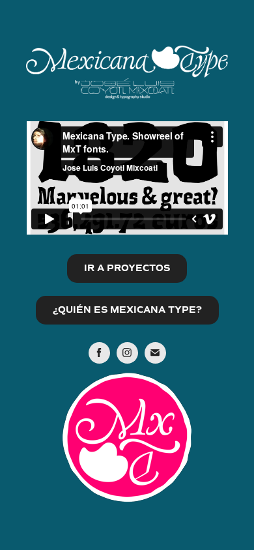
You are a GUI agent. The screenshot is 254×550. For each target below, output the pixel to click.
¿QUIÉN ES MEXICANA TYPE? (127, 309)
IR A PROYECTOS (127, 268)
